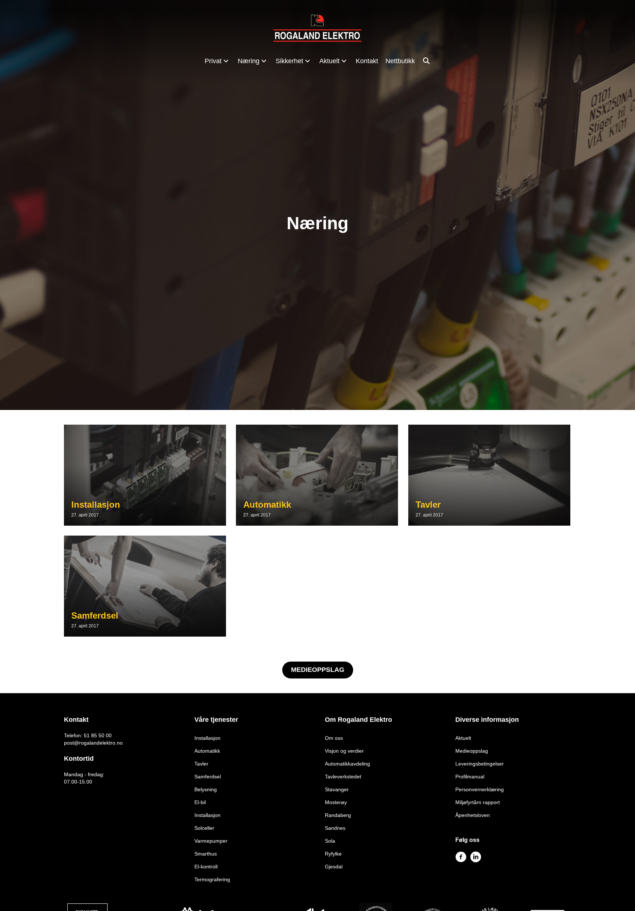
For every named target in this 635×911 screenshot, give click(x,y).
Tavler (201, 764)
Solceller (204, 828)
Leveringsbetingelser (479, 764)
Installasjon (207, 738)
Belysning (205, 789)
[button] (226, 61)
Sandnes (335, 828)
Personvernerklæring (479, 789)
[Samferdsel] (145, 586)
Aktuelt (463, 738)
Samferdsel (207, 776)
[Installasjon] (145, 475)
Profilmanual (469, 776)
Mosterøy (336, 802)
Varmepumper (210, 841)
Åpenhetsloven (472, 815)
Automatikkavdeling (347, 764)
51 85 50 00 (98, 735)
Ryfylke (333, 854)
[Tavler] (489, 475)
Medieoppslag (471, 751)
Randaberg (338, 815)
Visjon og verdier (344, 751)
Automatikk (207, 751)
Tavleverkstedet (343, 776)
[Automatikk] (317, 475)
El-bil (200, 802)
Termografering (212, 879)
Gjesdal (333, 866)
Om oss (334, 738)
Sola (330, 841)
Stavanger (337, 789)
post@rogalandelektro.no (93, 743)
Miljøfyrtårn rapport (477, 802)
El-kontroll (206, 866)
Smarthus (205, 854)
